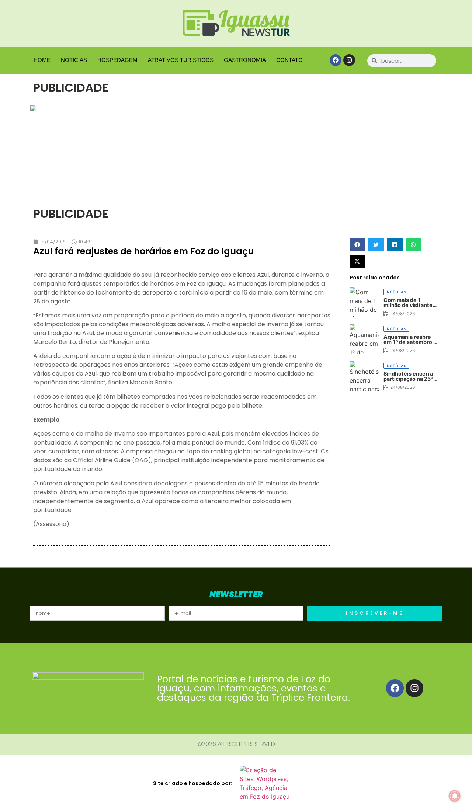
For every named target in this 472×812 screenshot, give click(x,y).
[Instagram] (349, 60)
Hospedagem (117, 60)
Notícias (74, 60)
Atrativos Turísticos (181, 60)
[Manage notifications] (455, 796)
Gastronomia (245, 60)
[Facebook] (335, 60)
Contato (289, 60)
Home (42, 60)
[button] (357, 244)
